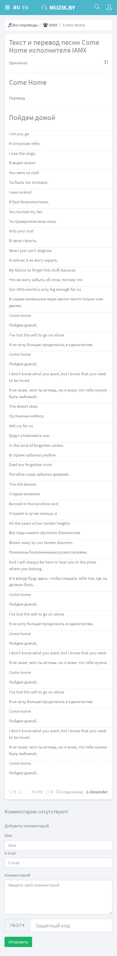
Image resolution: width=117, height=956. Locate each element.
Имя (8, 835)
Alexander (99, 792)
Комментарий (17, 875)
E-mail (10, 853)
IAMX (52, 25)
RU (16, 7)
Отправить (18, 942)
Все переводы (24, 25)
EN (25, 7)
